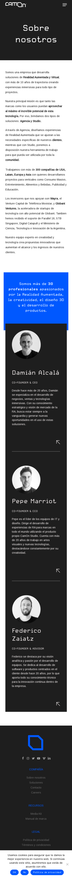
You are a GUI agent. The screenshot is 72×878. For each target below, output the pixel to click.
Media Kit (36, 813)
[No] (67, 864)
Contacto (36, 787)
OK (14, 872)
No (24, 872)
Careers (36, 792)
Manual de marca (36, 818)
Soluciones (36, 782)
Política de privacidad (36, 839)
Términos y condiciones (36, 844)
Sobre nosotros (36, 777)
